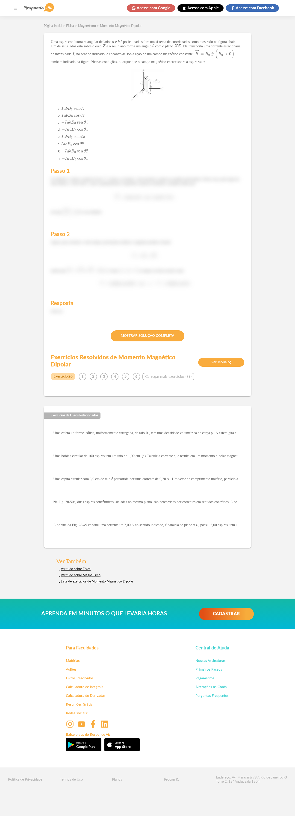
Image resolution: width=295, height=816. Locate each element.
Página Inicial (53, 26)
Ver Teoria (219, 362)
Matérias (73, 661)
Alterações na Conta (211, 687)
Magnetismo (87, 26)
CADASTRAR (226, 614)
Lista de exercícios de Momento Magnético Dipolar (97, 581)
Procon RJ (171, 779)
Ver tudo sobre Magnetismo (80, 575)
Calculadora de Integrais (84, 687)
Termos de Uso (71, 779)
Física (70, 26)
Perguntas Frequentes (212, 696)
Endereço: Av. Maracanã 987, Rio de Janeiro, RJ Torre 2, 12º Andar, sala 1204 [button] (251, 779)
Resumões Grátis (79, 704)
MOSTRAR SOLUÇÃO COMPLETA (147, 335)
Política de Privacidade (25, 779)
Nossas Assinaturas (210, 661)
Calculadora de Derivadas (86, 696)
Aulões (71, 669)
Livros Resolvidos (80, 678)
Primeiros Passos (208, 669)
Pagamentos (204, 678)
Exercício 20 (63, 376)
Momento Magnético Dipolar (121, 26)
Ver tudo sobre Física (76, 569)
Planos (117, 779)
